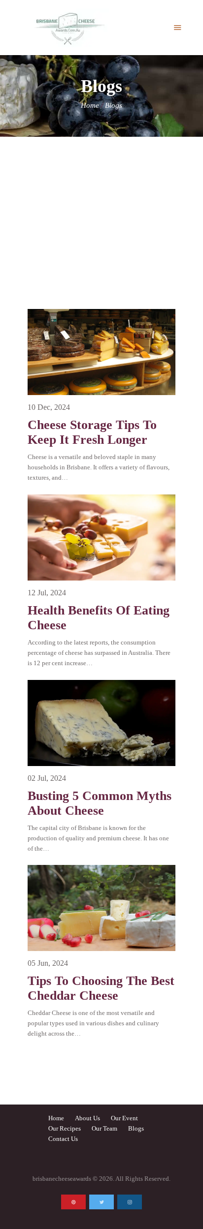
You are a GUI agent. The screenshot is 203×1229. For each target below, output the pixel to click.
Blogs (136, 1128)
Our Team (104, 1128)
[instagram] (129, 1202)
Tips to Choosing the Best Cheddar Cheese (101, 988)
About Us (87, 1118)
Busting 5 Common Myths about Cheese (99, 803)
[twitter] (101, 1202)
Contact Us (63, 1138)
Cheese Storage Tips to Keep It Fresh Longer (92, 432)
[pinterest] (73, 1202)
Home (90, 105)
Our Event (124, 1118)
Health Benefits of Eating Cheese (98, 617)
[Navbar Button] (177, 27)
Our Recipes (64, 1128)
